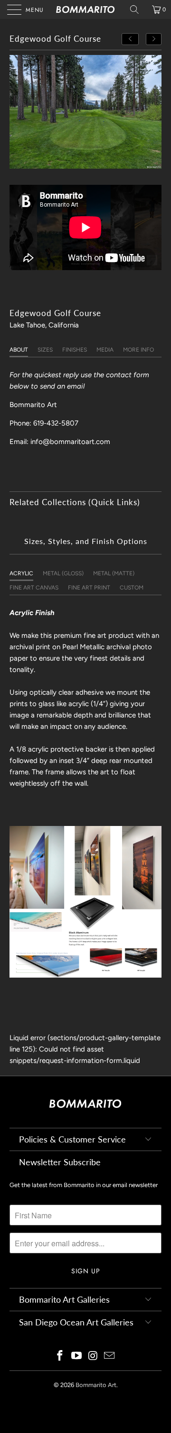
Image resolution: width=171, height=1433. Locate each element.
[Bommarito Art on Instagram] (93, 1356)
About (19, 349)
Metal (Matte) (113, 573)
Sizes (45, 349)
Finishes (74, 349)
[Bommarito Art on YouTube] (77, 1356)
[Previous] (130, 39)
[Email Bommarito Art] (110, 1356)
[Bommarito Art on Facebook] (60, 1356)
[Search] (137, 9)
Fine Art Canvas (34, 587)
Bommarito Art (96, 1384)
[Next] (154, 39)
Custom (131, 587)
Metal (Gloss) (63, 573)
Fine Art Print (89, 587)
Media (105, 349)
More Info (138, 349)
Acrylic (21, 573)
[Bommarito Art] (85, 9)
